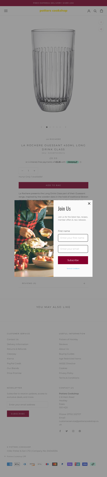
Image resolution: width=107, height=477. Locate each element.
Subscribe (73, 260)
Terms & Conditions (73, 268)
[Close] (89, 203)
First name (64, 231)
